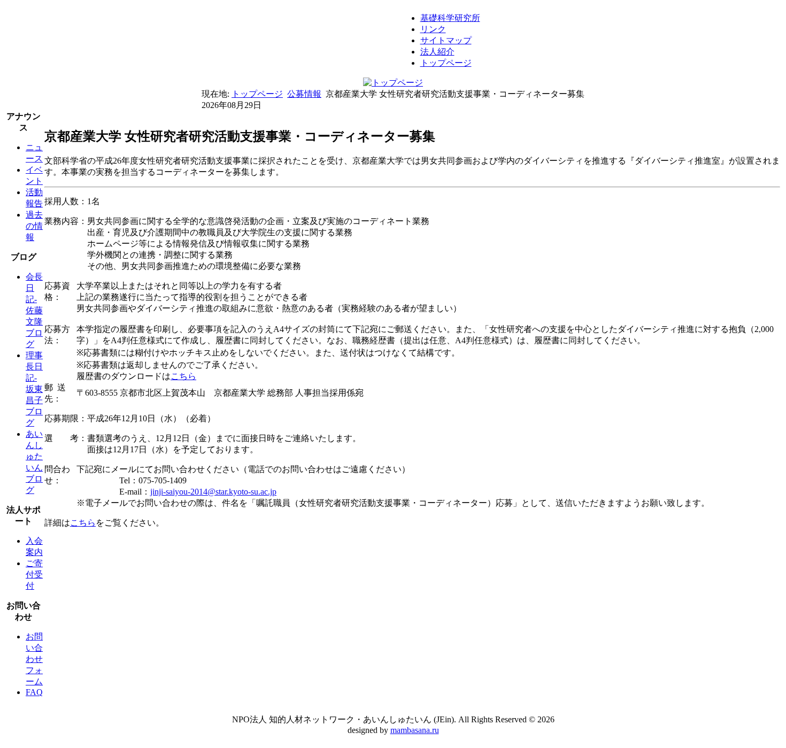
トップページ (446, 62)
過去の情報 (34, 226)
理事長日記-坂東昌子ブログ (34, 389)
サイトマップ (446, 40)
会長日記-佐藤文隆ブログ (34, 310)
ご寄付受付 (34, 574)
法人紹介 (437, 51)
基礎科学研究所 (450, 17)
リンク (433, 29)
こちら (183, 376)
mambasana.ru (414, 730)
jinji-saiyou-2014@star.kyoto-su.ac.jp (213, 491)
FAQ (34, 692)
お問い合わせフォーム (34, 659)
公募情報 (304, 93)
